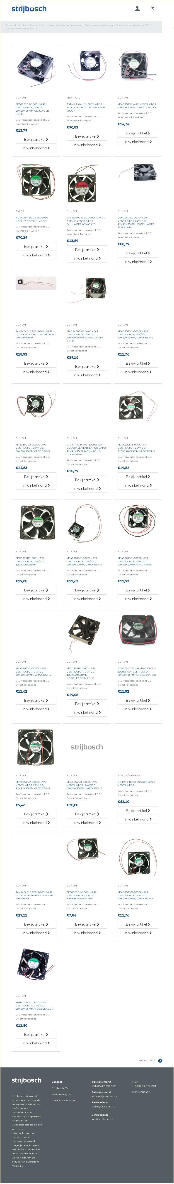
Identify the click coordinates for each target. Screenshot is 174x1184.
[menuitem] (137, 8)
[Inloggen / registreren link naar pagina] (137, 8)
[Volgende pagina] (158, 1060)
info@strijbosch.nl (102, 1119)
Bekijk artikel (35, 139)
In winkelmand (35, 148)
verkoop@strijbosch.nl (105, 1096)
